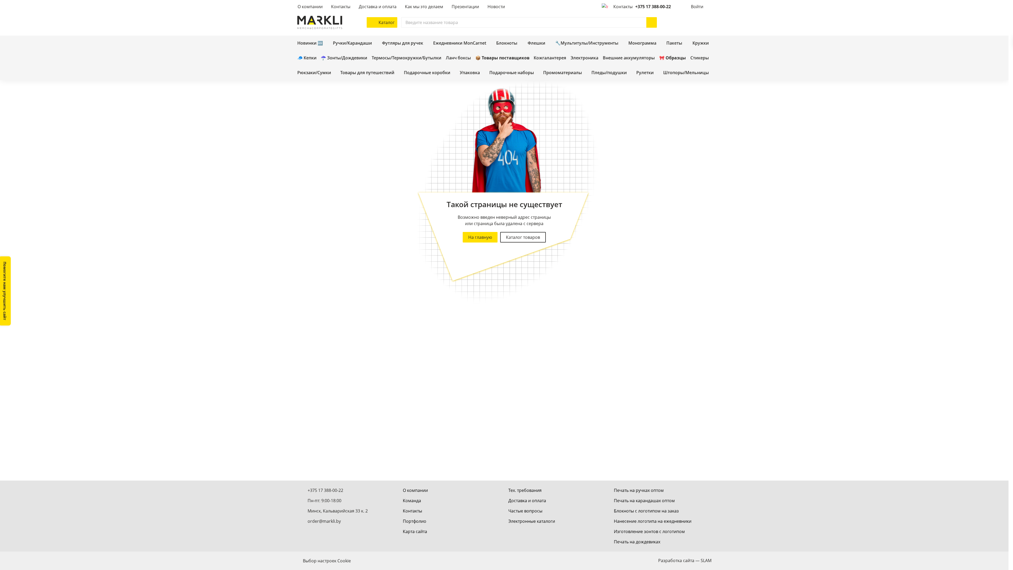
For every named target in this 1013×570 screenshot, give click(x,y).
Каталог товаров (523, 237)
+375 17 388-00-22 (653, 7)
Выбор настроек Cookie (327, 561)
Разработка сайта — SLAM (684, 560)
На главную (480, 237)
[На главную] (319, 22)
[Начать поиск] (651, 22)
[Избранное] (690, 22)
